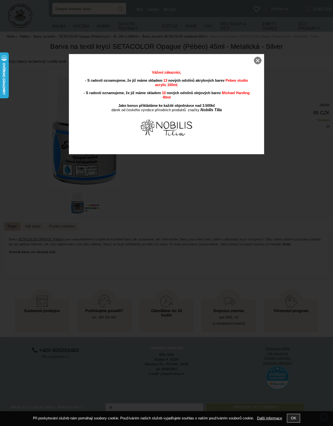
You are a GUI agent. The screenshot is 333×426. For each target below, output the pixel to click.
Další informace (269, 418)
